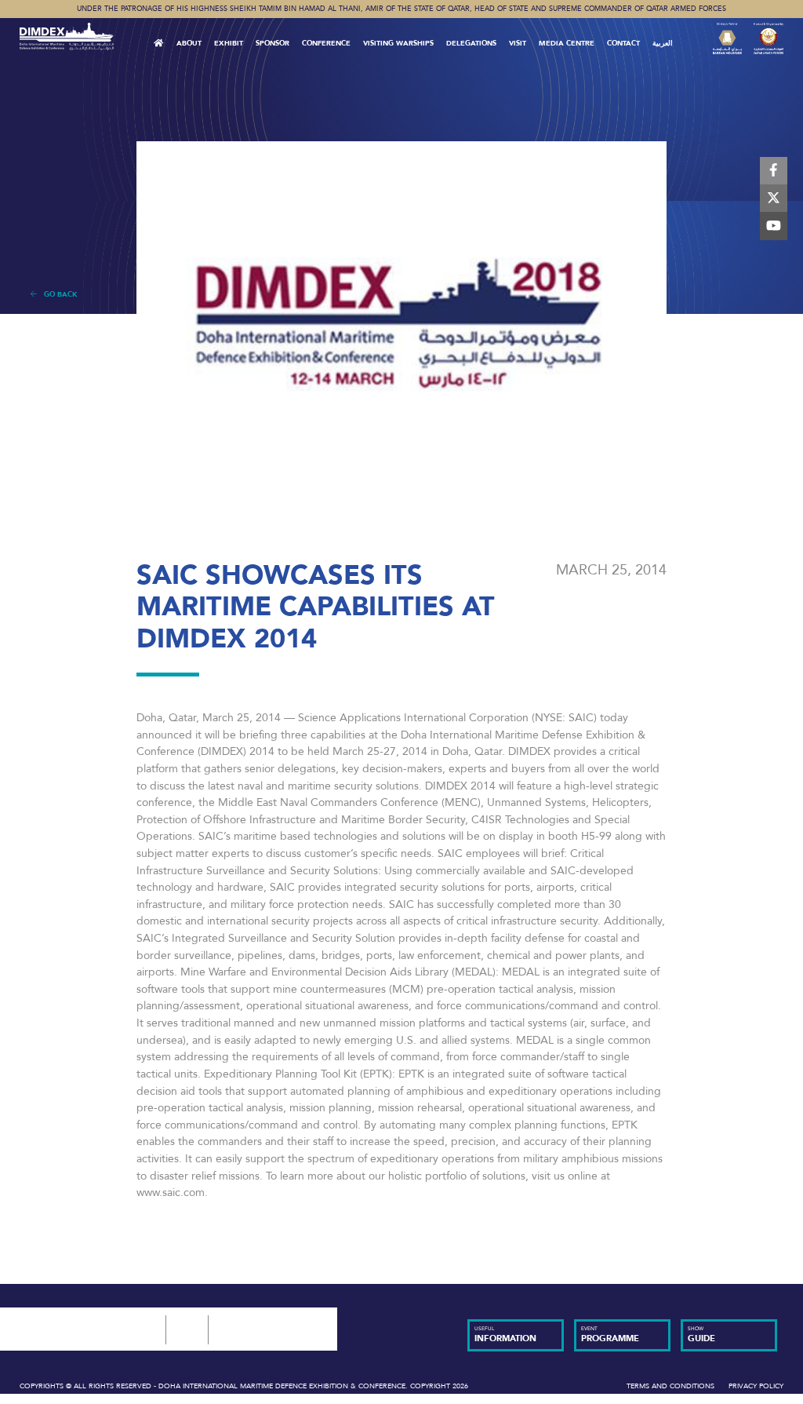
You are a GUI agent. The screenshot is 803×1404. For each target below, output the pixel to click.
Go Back (57, 294)
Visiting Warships (398, 43)
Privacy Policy (756, 1386)
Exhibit (228, 43)
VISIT (517, 43)
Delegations (471, 43)
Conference (326, 43)
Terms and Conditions (670, 1386)
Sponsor (272, 43)
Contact (623, 43)
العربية (662, 43)
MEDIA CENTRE (566, 43)
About (189, 43)
